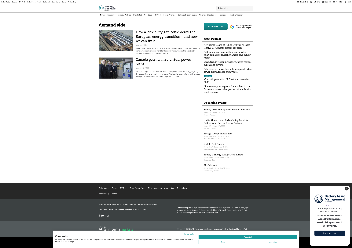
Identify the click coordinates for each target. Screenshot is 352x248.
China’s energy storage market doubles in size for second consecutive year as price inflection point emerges (227, 89)
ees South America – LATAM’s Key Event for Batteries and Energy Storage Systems (226, 122)
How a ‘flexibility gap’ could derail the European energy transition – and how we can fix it (167, 36)
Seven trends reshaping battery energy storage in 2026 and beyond (227, 63)
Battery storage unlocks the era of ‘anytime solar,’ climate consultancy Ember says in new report (227, 55)
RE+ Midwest (210, 165)
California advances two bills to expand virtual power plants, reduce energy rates (228, 70)
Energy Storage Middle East (218, 133)
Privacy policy (189, 234)
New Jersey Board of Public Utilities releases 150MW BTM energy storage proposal (227, 46)
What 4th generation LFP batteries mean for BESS (226, 81)
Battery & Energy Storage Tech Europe (223, 154)
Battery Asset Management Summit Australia (227, 109)
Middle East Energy (214, 144)
